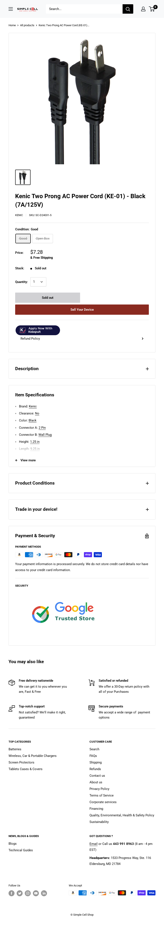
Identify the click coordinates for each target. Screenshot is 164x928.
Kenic (19, 215)
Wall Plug (45, 435)
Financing (96, 809)
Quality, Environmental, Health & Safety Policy (121, 815)
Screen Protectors (21, 762)
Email (93, 844)
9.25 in (35, 449)
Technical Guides (21, 850)
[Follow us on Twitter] (20, 893)
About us (95, 782)
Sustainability (99, 822)
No (37, 413)
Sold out (47, 298)
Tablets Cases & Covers (25, 769)
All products (27, 25)
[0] (152, 9)
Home (12, 25)
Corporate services (103, 802)
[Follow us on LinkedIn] (44, 893)
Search (94, 749)
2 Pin (42, 428)
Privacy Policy (99, 789)
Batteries (15, 749)
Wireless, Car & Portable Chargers (33, 756)
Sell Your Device (82, 310)
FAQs (93, 756)
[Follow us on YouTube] (36, 893)
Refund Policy (30, 339)
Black (33, 420)
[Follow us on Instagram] (28, 893)
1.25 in (35, 442)
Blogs (13, 844)
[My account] (143, 9)
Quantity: (21, 282)
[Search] (128, 9)
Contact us (97, 776)
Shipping (95, 762)
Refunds (95, 769)
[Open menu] (11, 9)
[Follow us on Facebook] (12, 893)
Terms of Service (101, 795)
